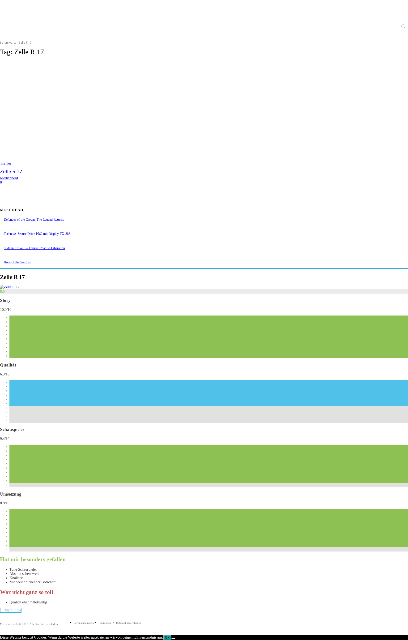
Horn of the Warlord (17, 262)
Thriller (5, 163)
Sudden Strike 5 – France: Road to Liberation (34, 248)
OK (167, 637)
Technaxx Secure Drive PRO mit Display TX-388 (37, 234)
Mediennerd (9, 178)
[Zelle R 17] (105, 113)
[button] (403, 26)
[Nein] (173, 638)
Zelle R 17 (11, 171)
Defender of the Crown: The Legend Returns (34, 219)
